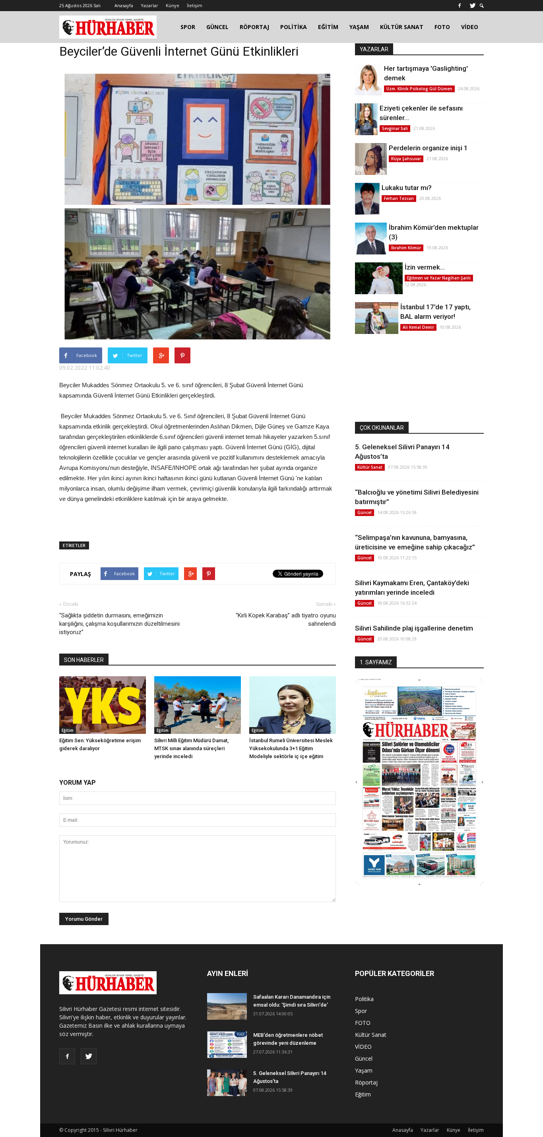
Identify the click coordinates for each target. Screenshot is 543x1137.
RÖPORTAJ (254, 27)
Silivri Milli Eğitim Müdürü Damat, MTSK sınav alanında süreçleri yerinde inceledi (191, 748)
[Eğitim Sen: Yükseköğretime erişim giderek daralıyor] (102, 705)
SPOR (187, 27)
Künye (172, 5)
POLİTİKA (293, 27)
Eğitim (68, 730)
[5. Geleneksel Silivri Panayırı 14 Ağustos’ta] (227, 1082)
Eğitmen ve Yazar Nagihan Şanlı (439, 278)
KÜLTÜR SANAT (401, 27)
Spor (361, 1011)
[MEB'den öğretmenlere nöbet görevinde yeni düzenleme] (227, 1044)
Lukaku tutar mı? (407, 188)
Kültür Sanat (369, 467)
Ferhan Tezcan (399, 198)
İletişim (194, 5)
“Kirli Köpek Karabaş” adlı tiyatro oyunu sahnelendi (286, 619)
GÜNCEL (217, 27)
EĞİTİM (328, 27)
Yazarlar (149, 5)
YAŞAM (359, 27)
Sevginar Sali (395, 128)
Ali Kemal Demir (418, 327)
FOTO (442, 27)
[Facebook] (459, 5)
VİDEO (469, 27)
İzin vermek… (425, 267)
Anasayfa (123, 5)
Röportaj (366, 1082)
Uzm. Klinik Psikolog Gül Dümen (419, 88)
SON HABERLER (84, 660)
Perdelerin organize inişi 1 (428, 148)
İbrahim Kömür (406, 247)
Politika (364, 999)
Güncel (364, 512)
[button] (482, 6)
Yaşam (363, 1070)
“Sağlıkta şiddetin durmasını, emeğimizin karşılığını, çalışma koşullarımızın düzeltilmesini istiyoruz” (119, 624)
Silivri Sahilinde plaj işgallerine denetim (414, 628)
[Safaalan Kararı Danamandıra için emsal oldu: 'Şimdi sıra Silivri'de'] (227, 1006)
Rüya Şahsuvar (406, 158)
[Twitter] (473, 5)
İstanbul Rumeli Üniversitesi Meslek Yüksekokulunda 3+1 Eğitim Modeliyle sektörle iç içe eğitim (291, 748)
